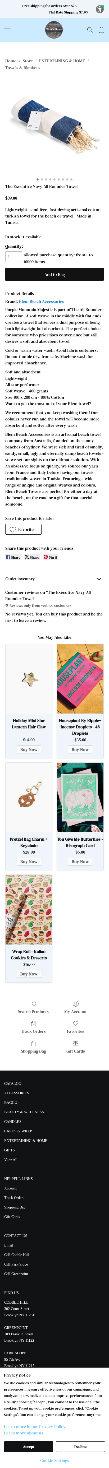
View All (10, 1160)
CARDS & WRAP (18, 1131)
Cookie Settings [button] (54, 1460)
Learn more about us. (24, 1433)
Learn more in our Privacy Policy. (35, 1426)
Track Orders (33, 1031)
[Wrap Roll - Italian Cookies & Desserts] (29, 909)
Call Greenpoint (16, 1274)
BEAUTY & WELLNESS (24, 1112)
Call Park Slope (16, 1264)
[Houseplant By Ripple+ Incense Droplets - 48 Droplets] (80, 679)
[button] (54, 30)
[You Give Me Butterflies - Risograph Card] (80, 797)
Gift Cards (75, 1051)
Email (8, 1245)
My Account (75, 1011)
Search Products (33, 1011)
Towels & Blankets (22, 68)
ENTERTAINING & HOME (62, 61)
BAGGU (10, 1103)
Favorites (75, 1031)
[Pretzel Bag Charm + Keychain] (29, 797)
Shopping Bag (33, 1051)
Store (28, 61)
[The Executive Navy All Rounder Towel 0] (54, 126)
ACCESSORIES (16, 1093)
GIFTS (9, 1150)
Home (10, 61)
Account (10, 1188)
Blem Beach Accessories (41, 301)
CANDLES (12, 1122)
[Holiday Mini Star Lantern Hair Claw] (29, 679)
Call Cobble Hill (16, 1255)
